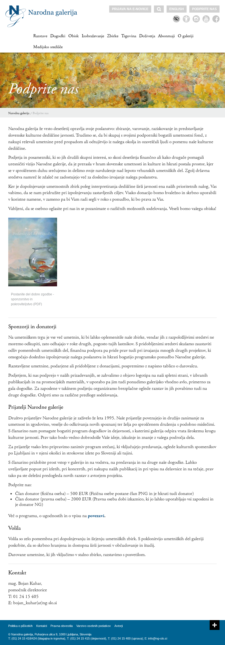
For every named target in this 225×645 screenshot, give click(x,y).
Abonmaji (166, 36)
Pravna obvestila (61, 625)
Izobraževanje (93, 36)
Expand (215, 625)
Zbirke (112, 36)
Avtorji (118, 625)
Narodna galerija (18, 113)
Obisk (73, 36)
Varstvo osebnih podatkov (93, 625)
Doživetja (147, 36)
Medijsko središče (48, 47)
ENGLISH (176, 9)
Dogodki (57, 36)
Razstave (40, 36)
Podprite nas (204, 9)
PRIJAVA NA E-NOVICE (130, 9)
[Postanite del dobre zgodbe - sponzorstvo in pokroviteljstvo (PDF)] (32, 252)
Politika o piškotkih (20, 625)
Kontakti (41, 625)
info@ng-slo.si (157, 638)
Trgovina (128, 36)
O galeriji (185, 36)
